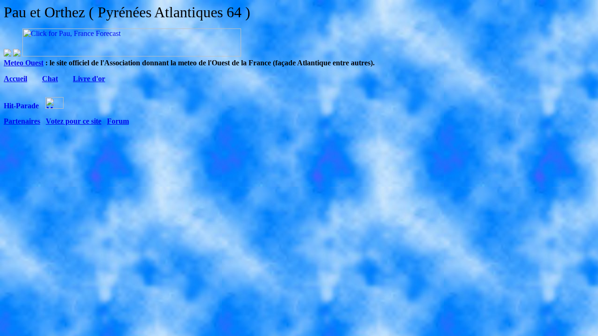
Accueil (15, 79)
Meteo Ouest (23, 63)
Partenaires (22, 121)
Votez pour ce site (73, 121)
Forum (118, 121)
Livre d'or (89, 79)
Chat (50, 79)
